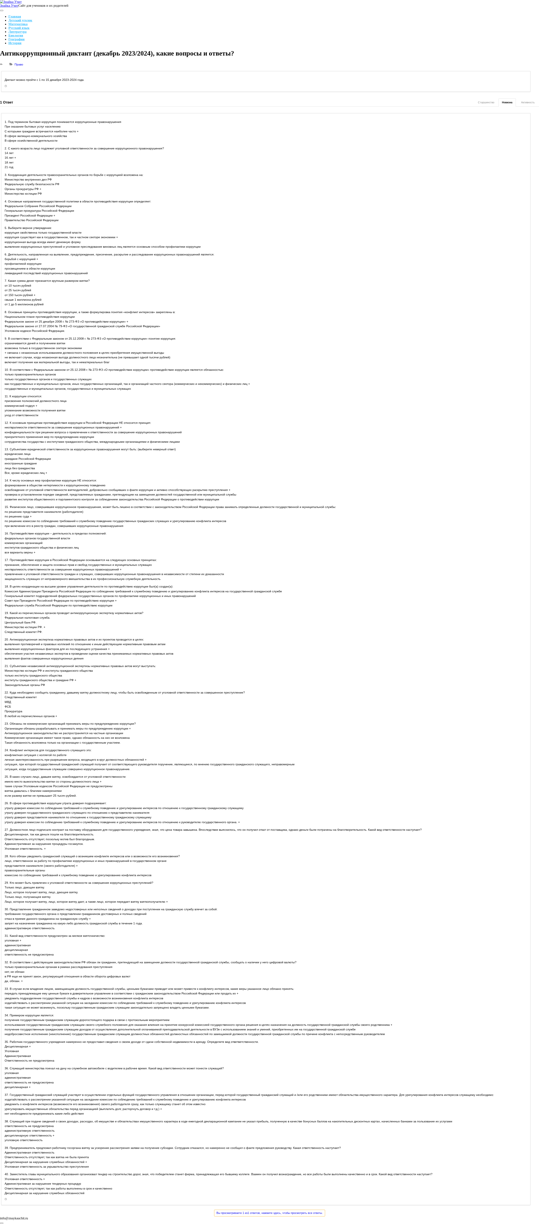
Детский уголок (20, 20)
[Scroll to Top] (1, 1223)
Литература (17, 31)
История (14, 43)
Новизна (507, 102)
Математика (18, 24)
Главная (14, 16)
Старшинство (486, 102)
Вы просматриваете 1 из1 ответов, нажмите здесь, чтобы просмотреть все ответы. (269, 1213)
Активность (528, 102)
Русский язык (18, 28)
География (16, 39)
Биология (15, 35)
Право (19, 64)
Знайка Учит (9, 5)
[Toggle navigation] (1, 10)
